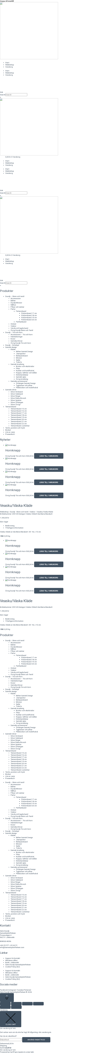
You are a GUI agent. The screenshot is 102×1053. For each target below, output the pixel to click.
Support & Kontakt (12, 958)
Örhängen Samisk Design (26, 383)
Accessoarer (16, 298)
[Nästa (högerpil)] (16, 1007)
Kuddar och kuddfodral (25, 370)
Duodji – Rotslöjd (12, 345)
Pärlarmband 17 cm (29, 313)
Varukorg (9, 67)
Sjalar (18, 360)
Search (2, 95)
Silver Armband (17, 392)
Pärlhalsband (21, 322)
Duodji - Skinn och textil (19, 512)
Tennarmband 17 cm (19, 413)
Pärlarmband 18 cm (29, 315)
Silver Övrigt (15, 404)
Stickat (13, 324)
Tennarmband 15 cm (19, 409)
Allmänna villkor (11, 960)
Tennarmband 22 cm (19, 423)
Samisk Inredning (17, 364)
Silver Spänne (16, 400)
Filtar (18, 368)
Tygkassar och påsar (24, 385)
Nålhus (13, 305)
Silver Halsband (17, 394)
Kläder (13, 349)
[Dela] (27, 1003)
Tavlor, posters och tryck (15, 428)
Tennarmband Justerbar (20, 426)
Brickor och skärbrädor (25, 366)
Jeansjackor (21, 354)
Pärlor (13, 309)
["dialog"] (51, 1031)
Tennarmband (10, 407)
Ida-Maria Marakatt (45, 514)
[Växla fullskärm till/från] (16, 1003)
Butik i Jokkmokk (12, 962)
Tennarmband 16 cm (19, 411)
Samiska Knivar (17, 341)
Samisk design (11, 347)
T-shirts (19, 362)
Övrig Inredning (22, 379)
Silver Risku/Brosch (18, 398)
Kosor (13, 339)
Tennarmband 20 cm (19, 419)
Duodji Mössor (16, 303)
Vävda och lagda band (19, 328)
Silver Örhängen (17, 402)
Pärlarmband (21, 311)
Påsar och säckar (17, 307)
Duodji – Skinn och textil (14, 296)
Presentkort (10, 434)
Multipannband (22, 356)
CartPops (22, 1052)
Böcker (8, 430)
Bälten (13, 300)
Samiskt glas (21, 377)
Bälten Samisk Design (24, 351)
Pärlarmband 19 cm (29, 317)
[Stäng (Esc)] (38, 1003)
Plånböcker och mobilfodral (27, 387)
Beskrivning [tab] (9, 526)
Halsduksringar (17, 337)
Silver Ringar (15, 396)
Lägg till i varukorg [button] (48, 456)
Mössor (19, 358)
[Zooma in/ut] (5, 1003)
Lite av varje (10, 432)
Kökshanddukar (22, 375)
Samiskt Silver (10, 390)
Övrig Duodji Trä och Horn (21, 343)
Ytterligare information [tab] (14, 528)
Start (7, 63)
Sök (1, 92)
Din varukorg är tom (8, 1050)
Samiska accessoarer (19, 381)
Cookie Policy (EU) (12, 967)
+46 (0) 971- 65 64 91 (9, 945)
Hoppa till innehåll (7, 1)
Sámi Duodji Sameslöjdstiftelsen (18, 965)
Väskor (13, 326)
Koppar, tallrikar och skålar (26, 373)
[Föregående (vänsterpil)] (5, 1007)
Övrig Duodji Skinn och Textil (22, 330)
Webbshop (9, 65)
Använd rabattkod (36, 1040)
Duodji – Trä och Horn (13, 332)
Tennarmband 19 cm (19, 417)
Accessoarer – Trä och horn (22, 334)
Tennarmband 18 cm (19, 415)
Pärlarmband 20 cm (29, 320)
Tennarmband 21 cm (19, 421)
